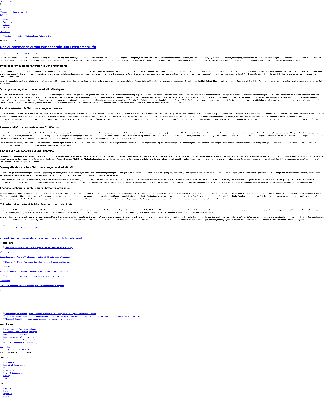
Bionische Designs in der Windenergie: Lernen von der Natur (24, 238)
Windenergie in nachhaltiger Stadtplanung (55, 319)
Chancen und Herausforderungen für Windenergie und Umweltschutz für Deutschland (107, 316)
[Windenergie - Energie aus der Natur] (15, 12)
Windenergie (8, 22)
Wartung (6, 25)
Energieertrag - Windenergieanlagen (17, 334)
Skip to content (6, 1)
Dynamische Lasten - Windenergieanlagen (20, 332)
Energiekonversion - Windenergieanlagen (19, 337)
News (5, 19)
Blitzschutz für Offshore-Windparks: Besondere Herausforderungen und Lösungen (34, 271)
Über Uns (7, 388)
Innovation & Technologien (14, 365)
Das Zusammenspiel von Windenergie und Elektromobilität (48, 47)
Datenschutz (8, 396)
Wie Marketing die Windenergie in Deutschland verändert (73, 314)
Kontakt (6, 391)
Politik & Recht (9, 370)
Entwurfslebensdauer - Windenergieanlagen (21, 340)
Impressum (7, 394)
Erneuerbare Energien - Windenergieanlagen (21, 343)
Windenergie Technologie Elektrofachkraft (65, 238)
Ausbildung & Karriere (12, 362)
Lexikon (6, 27)
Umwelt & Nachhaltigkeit (13, 373)
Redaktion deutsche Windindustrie (13, 53)
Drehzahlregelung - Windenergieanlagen (19, 329)
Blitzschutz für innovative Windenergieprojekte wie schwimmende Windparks (32, 286)
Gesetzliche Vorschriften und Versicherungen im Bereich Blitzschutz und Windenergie (35, 257)
